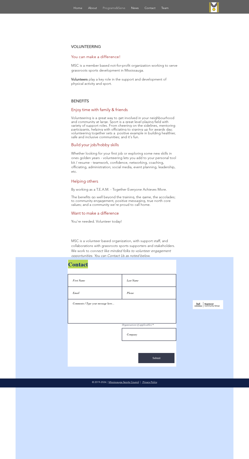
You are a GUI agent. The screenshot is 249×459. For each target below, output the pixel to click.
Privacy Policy (149, 382)
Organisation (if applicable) (137, 325)
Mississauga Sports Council (124, 382)
